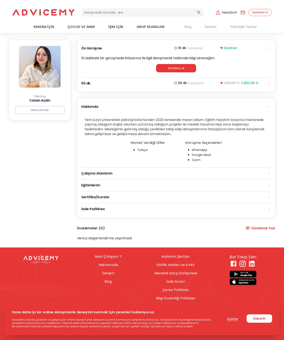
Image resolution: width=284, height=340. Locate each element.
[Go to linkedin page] (252, 263)
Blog (187, 26)
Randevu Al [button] (176, 68)
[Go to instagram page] (242, 263)
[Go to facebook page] (233, 263)
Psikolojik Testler (243, 26)
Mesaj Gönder (40, 110)
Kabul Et (259, 318)
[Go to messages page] (242, 12)
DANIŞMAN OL (260, 12)
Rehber (211, 26)
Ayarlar (232, 319)
